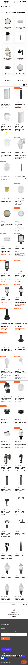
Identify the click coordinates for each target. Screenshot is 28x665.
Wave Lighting (4, 101)
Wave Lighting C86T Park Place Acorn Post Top (6, 578)
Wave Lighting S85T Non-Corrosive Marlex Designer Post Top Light (20, 469)
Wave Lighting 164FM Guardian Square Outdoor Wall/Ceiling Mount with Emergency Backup (6, 445)
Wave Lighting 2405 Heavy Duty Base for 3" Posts (21, 348)
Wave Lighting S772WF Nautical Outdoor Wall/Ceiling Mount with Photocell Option (20, 225)
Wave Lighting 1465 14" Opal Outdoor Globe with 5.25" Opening (20, 200)
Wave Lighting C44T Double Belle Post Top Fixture (20, 513)
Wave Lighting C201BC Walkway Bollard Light (20, 103)
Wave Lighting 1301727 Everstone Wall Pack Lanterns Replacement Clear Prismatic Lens (6, 105)
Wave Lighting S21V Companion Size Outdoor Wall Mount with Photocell (20, 154)
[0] (22, 2)
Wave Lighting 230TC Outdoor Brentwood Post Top (6, 373)
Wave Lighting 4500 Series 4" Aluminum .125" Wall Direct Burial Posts (21, 325)
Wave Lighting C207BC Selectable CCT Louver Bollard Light (6, 491)
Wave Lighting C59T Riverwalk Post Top (5, 300)
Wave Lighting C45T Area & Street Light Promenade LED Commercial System (6, 557)
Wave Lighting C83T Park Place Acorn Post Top (20, 599)
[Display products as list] (26, 85)
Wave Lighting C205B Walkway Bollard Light (20, 556)
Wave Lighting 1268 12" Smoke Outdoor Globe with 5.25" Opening (7, 224)
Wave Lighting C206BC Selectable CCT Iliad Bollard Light (20, 491)
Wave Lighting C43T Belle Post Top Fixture (20, 534)
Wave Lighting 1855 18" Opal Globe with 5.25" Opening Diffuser (20, 398)
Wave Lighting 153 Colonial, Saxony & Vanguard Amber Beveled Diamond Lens (6, 201)
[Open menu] (2, 2)
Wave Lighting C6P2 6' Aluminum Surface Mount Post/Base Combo (20, 277)
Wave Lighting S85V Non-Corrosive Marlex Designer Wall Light (6, 469)
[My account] (17, 2)
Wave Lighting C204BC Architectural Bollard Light (20, 177)
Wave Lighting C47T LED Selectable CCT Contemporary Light (6, 535)
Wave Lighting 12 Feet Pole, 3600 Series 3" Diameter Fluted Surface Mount (6, 350)
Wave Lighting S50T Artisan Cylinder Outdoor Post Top (6, 277)
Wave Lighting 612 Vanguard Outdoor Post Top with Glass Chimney (20, 301)
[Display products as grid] (24, 85)
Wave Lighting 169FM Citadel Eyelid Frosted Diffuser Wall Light (6, 178)
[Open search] (14, 2)
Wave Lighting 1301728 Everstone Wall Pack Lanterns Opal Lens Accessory (20, 128)
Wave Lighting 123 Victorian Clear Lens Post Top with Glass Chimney (20, 444)
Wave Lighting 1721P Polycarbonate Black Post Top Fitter (20, 422)
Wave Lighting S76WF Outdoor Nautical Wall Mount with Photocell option (6, 250)
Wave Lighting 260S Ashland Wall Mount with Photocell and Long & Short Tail (20, 373)
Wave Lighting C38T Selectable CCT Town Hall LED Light (6, 513)
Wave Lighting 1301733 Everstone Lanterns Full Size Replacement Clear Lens (6, 128)
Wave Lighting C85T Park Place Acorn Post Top (20, 578)
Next (24, 604)
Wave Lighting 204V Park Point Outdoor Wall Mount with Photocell (6, 398)
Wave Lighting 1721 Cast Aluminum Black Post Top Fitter (6, 422)
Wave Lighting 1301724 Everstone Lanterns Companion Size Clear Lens (6, 154)
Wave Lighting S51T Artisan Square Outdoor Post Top (20, 250)
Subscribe (5, 638)
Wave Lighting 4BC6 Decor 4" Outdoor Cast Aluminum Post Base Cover (7, 325)
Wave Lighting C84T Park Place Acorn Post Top (6, 599)
